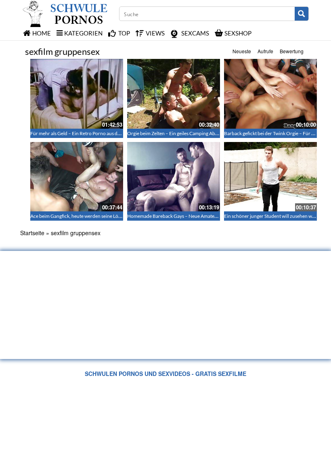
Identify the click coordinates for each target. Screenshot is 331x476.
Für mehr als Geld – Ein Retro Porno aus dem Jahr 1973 (88, 133)
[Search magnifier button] (301, 14)
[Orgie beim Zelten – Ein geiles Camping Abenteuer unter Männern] (173, 94)
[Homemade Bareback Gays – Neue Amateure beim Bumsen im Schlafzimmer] (173, 177)
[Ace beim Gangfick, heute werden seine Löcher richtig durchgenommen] (76, 177)
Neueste (242, 51)
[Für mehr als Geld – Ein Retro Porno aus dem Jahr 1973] (76, 94)
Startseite (32, 233)
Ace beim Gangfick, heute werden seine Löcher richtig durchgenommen (105, 216)
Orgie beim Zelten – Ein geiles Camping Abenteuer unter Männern (196, 133)
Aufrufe (265, 51)
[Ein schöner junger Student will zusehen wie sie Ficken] (270, 177)
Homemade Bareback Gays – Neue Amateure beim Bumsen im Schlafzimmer (207, 216)
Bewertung (292, 51)
